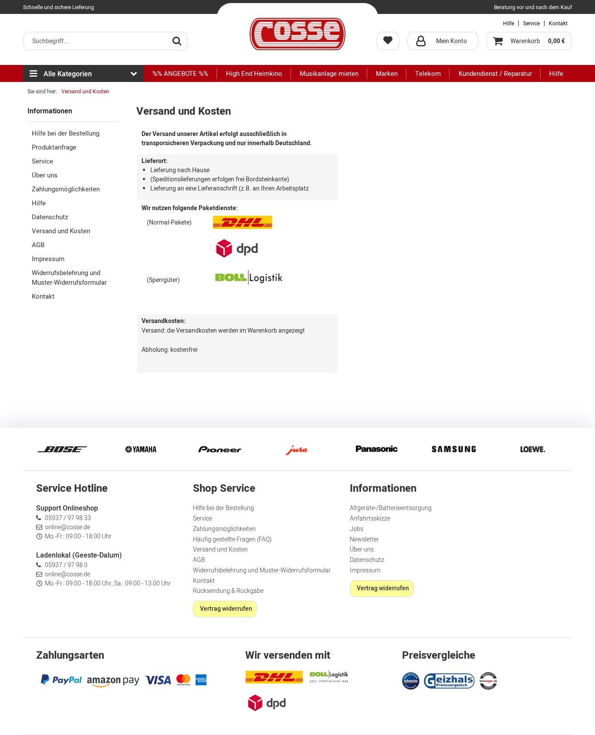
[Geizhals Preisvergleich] (449, 680)
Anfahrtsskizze (370, 518)
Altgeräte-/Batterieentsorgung (391, 508)
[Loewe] (532, 449)
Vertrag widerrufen (226, 608)
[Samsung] (454, 449)
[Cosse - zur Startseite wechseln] (297, 34)
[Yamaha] (140, 449)
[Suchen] (177, 40)
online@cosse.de (67, 527)
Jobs (356, 529)
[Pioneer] (219, 449)
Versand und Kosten (61, 231)
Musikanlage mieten (329, 73)
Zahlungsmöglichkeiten (66, 189)
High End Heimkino (254, 73)
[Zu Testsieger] (488, 681)
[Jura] (297, 449)
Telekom (428, 73)
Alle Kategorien (68, 74)
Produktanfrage (54, 147)
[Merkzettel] (387, 41)
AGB (38, 245)
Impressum (48, 259)
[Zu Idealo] (412, 680)
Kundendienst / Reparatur (495, 73)
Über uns (44, 175)
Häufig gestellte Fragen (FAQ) (232, 539)
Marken (387, 73)
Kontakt (558, 23)
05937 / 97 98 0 (66, 565)
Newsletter (364, 539)
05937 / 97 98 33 (68, 518)
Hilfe (508, 23)
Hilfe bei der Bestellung (65, 133)
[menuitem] (105, 41)
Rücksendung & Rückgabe (228, 590)
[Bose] (62, 449)
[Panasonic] (375, 449)
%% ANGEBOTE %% (180, 73)
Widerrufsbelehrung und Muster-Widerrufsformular (69, 277)
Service (531, 23)
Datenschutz (50, 217)
